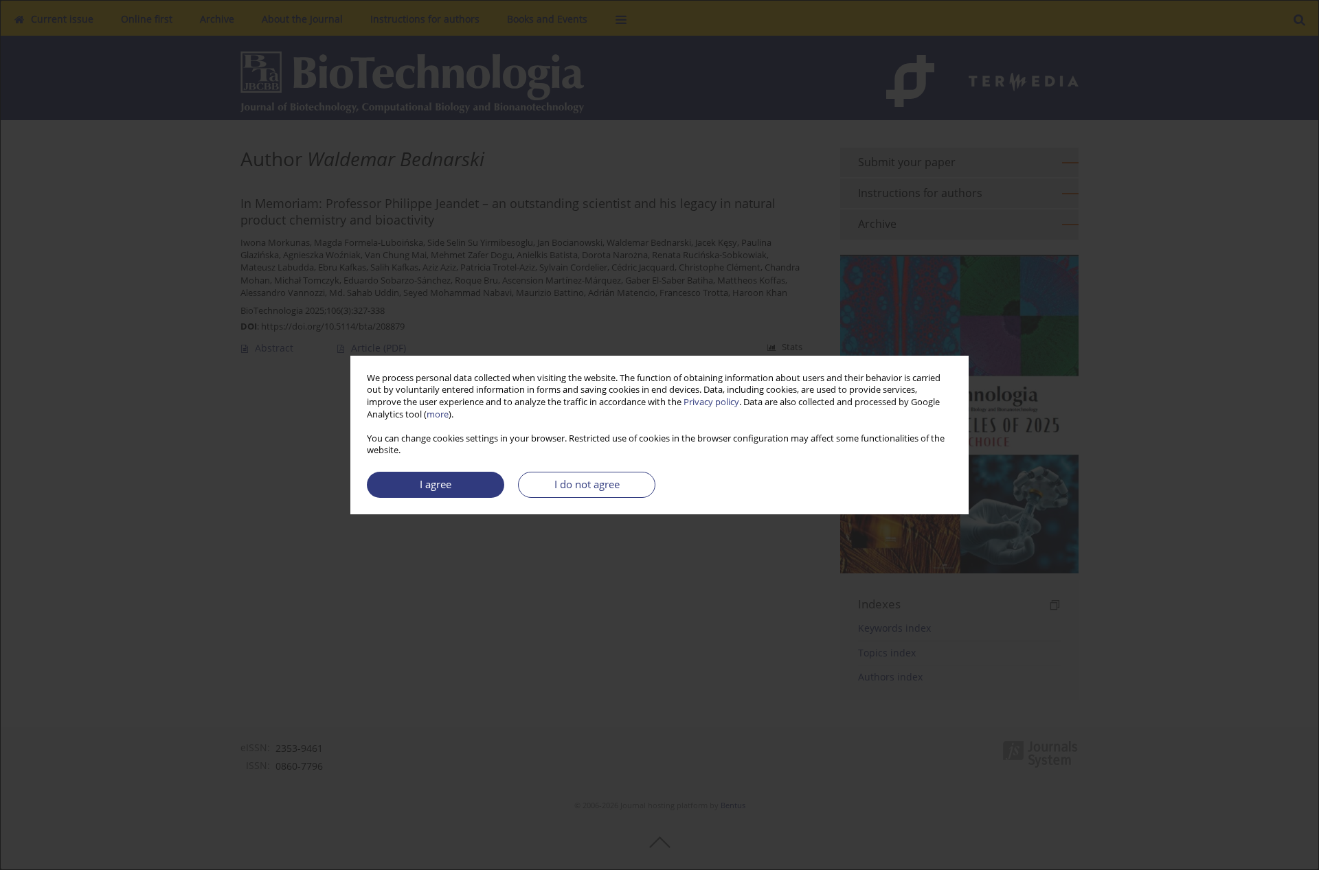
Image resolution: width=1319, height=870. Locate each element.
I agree (435, 484)
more (438, 414)
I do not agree (587, 484)
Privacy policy (711, 402)
